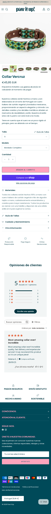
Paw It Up (10, 504)
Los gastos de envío (29, 87)
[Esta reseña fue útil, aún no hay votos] (36, 366)
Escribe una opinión (25, 311)
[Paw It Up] (25, 9)
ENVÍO (5, 2)
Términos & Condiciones (11, 487)
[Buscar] (7, 9)
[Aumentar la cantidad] (13, 159)
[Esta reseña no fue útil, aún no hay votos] (40, 366)
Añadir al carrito (25, 170)
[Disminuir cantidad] (4, 159)
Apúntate (25, 461)
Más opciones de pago (25, 183)
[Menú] (2, 9)
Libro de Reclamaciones (10, 490)
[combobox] (34, 328)
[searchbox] (14, 322)
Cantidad (6, 154)
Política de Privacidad (30, 487)
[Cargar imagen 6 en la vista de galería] (25, 38)
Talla (4, 132)
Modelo (5, 143)
